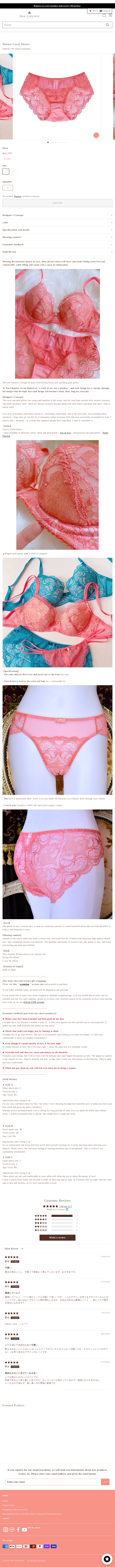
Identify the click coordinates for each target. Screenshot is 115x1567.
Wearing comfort (12, 237)
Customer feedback (13, 244)
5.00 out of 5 (65, 1206)
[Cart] (104, 15)
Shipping (17, 196)
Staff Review (9, 252)
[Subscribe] (105, 1482)
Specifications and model (16, 230)
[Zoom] (96, 135)
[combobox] (57, 25)
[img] (11, 1257)
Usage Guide (8, 1505)
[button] (41, 1216)
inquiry (6, 1518)
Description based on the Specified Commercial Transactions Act (32, 1514)
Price (5, 148)
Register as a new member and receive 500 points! (57, 6)
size (5, 165)
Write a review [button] (57, 1237)
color (5, 222)
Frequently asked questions (15, 1509)
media (5, 1501)
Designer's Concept (13, 215)
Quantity (7, 182)
